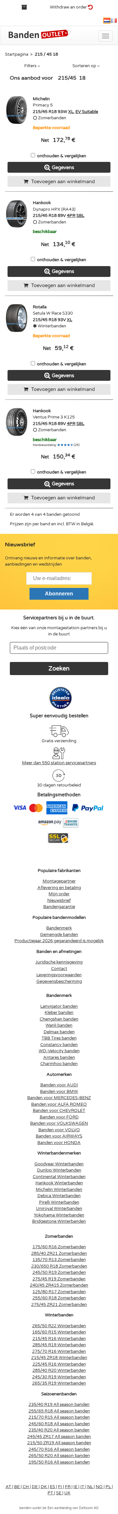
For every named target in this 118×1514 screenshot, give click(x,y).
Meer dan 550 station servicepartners (59, 763)
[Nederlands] (107, 20)
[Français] (114, 20)
